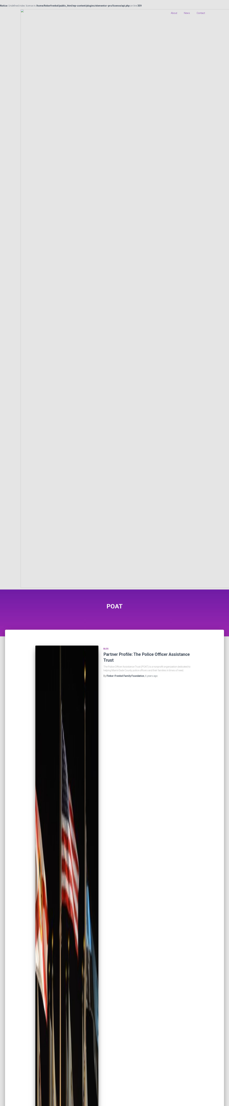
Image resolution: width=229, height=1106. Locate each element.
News (187, 13)
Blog (105, 649)
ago (151, 676)
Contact (201, 13)
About (174, 13)
